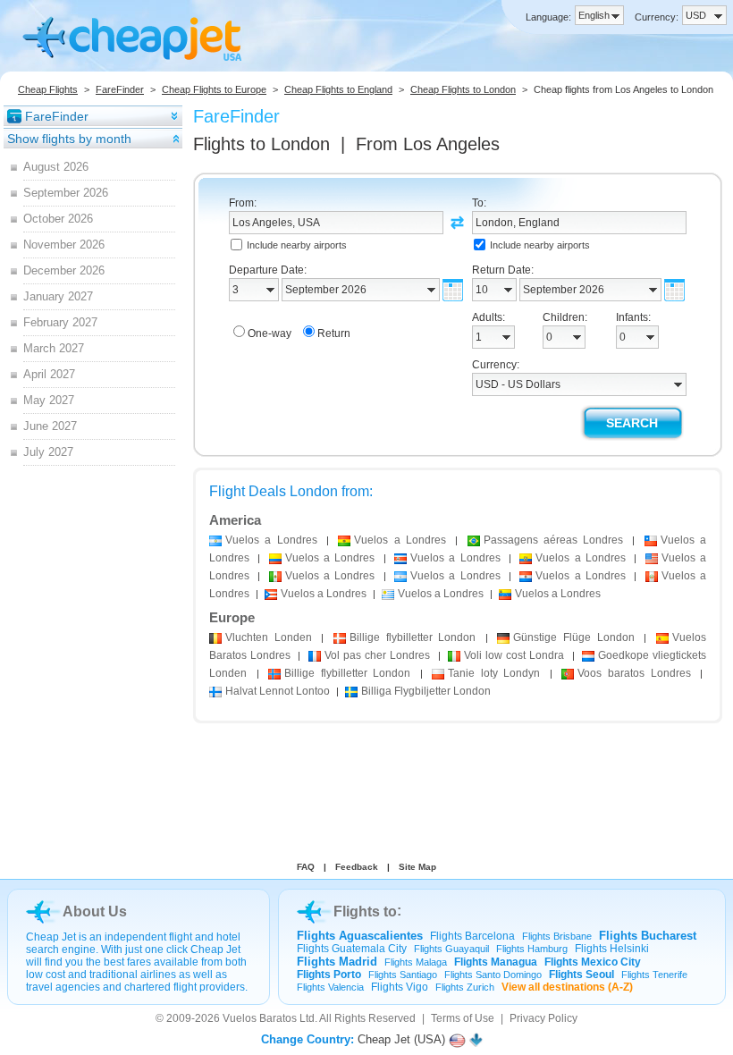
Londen (268, 637)
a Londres (271, 540)
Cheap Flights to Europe (214, 89)
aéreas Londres (554, 540)
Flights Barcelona (472, 936)
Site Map (417, 867)
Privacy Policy (543, 1018)
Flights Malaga (415, 962)
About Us (95, 911)
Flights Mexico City (592, 962)
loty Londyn (494, 673)
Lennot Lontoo (277, 691)
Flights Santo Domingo (493, 974)
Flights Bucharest (647, 935)
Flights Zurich (464, 987)
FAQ (306, 867)
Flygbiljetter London (426, 691)
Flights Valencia (330, 987)
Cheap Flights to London (463, 89)
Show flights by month (69, 138)
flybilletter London (413, 637)
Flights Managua (495, 962)
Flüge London (573, 637)
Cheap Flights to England (338, 89)
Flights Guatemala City (352, 948)
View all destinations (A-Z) (567, 987)
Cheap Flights (48, 89)
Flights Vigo (399, 987)
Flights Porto (329, 974)
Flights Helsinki (612, 948)
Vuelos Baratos (260, 1018)
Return (333, 333)
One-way (269, 333)
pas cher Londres (377, 655)
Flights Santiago (402, 974)
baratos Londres (633, 673)
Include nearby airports (297, 245)
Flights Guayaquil (451, 948)
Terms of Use (462, 1018)
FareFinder (120, 89)
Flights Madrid (337, 961)
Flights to (261, 144)
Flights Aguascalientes (360, 935)
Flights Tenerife (654, 974)
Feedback (356, 867)
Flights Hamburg (532, 948)
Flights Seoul (581, 974)
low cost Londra (514, 655)
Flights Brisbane (557, 936)
